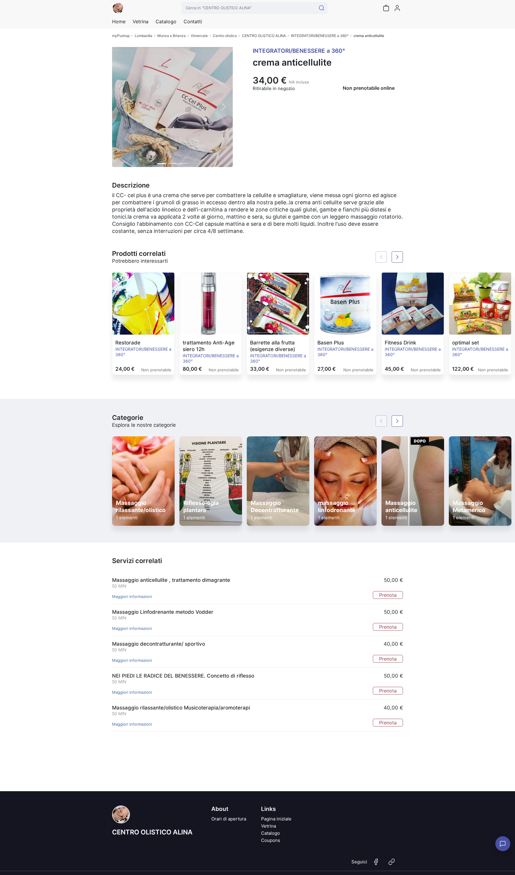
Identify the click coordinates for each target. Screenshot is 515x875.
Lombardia (143, 36)
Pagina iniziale (276, 819)
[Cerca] (321, 8)
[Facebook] (376, 864)
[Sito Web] (391, 864)
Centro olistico (225, 36)
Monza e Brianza (171, 36)
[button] (121, 106)
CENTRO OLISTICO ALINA (264, 36)
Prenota (388, 595)
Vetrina (268, 826)
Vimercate (199, 36)
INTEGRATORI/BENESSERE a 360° (319, 36)
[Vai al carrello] (386, 8)
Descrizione (131, 185)
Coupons (270, 840)
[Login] (397, 8)
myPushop (121, 36)
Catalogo (166, 21)
